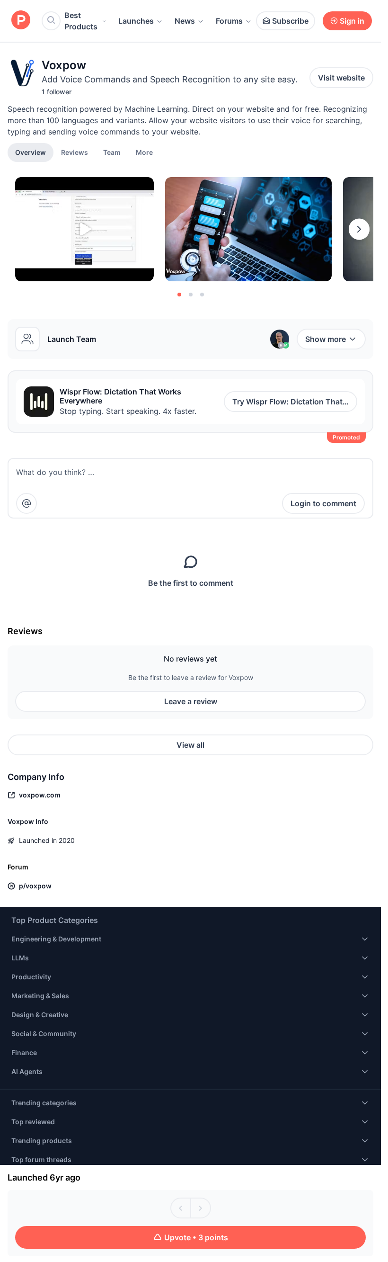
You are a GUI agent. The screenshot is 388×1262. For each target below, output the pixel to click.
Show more (325, 339)
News (185, 21)
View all (190, 745)
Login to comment (323, 503)
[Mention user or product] (26, 503)
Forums (229, 21)
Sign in (352, 21)
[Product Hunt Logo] (20, 20)
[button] (144, 152)
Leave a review (190, 701)
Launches (136, 21)
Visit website (341, 77)
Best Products (80, 20)
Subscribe (290, 21)
